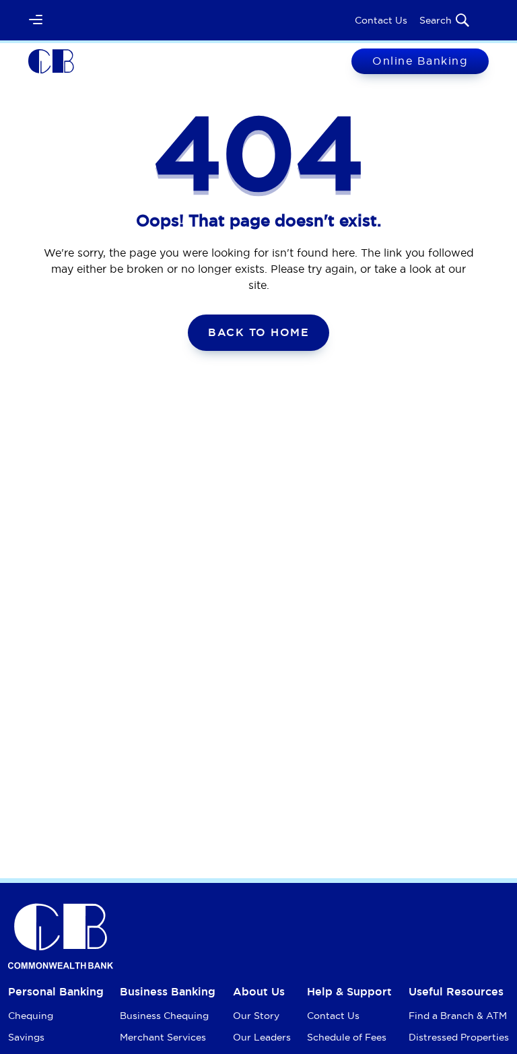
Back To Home (258, 332)
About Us (259, 991)
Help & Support (349, 991)
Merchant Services (163, 1037)
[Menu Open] (35, 20)
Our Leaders (262, 1037)
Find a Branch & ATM (458, 1016)
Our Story (256, 1016)
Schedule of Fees (346, 1037)
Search (435, 20)
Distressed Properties (459, 1037)
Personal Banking (56, 991)
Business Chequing (164, 1016)
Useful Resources (456, 991)
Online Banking (420, 60)
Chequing (30, 1016)
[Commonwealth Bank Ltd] (51, 60)
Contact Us (381, 20)
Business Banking (167, 991)
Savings (26, 1037)
